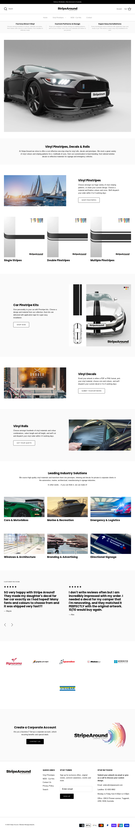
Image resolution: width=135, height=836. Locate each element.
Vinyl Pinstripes (58, 18)
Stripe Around (14, 824)
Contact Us (47, 782)
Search (45, 789)
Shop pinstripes (89, 200)
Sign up (66, 796)
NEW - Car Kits (76, 18)
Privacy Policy (48, 786)
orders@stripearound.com (113, 785)
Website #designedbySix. (27, 824)
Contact (89, 18)
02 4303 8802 (110, 789)
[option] (35, 599)
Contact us (35, 741)
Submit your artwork (92, 391)
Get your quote (24, 443)
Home (45, 18)
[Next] (12, 625)
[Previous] (5, 625)
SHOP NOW (21, 324)
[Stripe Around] (67, 9)
